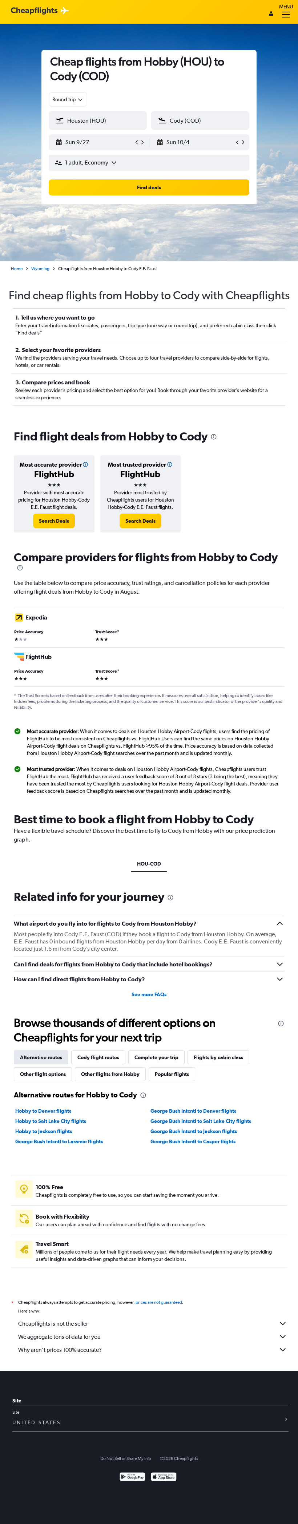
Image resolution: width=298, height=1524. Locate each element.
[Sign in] (271, 14)
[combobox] (68, 99)
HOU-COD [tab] (149, 864)
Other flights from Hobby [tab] (110, 1074)
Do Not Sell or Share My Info (125, 1458)
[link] (54, 521)
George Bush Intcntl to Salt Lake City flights (200, 1121)
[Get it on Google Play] (132, 1477)
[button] (94, 142)
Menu (286, 6)
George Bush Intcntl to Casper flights (192, 1141)
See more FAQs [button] (149, 994)
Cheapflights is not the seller (53, 1323)
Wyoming (40, 268)
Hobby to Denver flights (43, 1111)
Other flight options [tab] (43, 1074)
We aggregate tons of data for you (59, 1336)
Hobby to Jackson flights (43, 1131)
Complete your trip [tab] (156, 1057)
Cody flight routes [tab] (98, 1057)
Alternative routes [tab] (41, 1057)
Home (17, 268)
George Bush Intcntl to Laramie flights (59, 1141)
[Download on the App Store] (163, 1477)
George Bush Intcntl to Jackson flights (193, 1131)
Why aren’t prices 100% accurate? (60, 1349)
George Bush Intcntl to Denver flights (193, 1111)
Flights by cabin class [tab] (218, 1057)
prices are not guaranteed (159, 1302)
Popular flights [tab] (172, 1074)
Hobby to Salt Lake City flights (50, 1121)
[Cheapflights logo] (34, 11)
